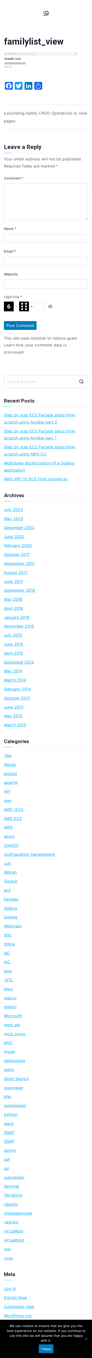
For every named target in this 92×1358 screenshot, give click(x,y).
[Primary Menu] (46, 13)
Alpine (10, 764)
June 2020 (14, 536)
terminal (11, 1186)
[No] (85, 1339)
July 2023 (13, 509)
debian (10, 872)
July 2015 (13, 635)
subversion (14, 1177)
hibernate (13, 926)
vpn (7, 1249)
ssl (6, 1168)
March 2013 (15, 724)
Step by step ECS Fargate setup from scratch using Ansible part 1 (39, 435)
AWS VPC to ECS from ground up (36, 478)
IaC (7, 953)
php (7, 1096)
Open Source (16, 1078)
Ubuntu (11, 1204)
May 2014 (13, 671)
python (10, 1114)
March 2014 (15, 680)
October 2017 (17, 554)
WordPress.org (18, 1315)
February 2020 (18, 545)
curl (7, 863)
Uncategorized (18, 1213)
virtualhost (14, 1240)
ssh (7, 1159)
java (8, 970)
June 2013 (13, 707)
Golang (10, 917)
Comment (13, 178)
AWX (8, 827)
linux (8, 988)
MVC (8, 1042)
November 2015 (19, 626)
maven (10, 1006)
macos (10, 997)
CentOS (11, 845)
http (8, 935)
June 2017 (13, 581)
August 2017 (15, 572)
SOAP (9, 1132)
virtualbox (13, 1231)
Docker (11, 881)
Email (10, 251)
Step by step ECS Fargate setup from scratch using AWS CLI (39, 450)
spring (10, 1150)
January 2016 (16, 617)
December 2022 (19, 527)
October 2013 (17, 698)
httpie (9, 944)
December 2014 (19, 662)
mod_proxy (15, 1033)
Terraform (13, 1195)
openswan (13, 1087)
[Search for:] (46, 381)
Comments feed (19, 1306)
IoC (7, 961)
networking (14, 1060)
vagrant (11, 1222)
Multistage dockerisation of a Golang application (39, 466)
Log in (10, 1288)
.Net (8, 755)
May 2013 (13, 715)
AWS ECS (13, 818)
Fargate (11, 899)
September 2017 (19, 563)
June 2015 (13, 644)
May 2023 (13, 518)
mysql (9, 1051)
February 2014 (17, 689)
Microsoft (13, 1015)
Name (10, 228)
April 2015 (13, 653)
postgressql (15, 1105)
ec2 (7, 890)
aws (7, 800)
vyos (8, 1258)
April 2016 (13, 608)
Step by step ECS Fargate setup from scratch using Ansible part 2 (39, 418)
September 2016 (19, 590)
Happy (46, 1349)
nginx (9, 1069)
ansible (10, 773)
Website (11, 274)
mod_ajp (12, 1024)
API (7, 791)
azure (9, 836)
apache (11, 782)
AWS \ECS (13, 809)
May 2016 (13, 599)
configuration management (29, 854)
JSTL (8, 979)
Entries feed (15, 1297)
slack (9, 1123)
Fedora (10, 908)
